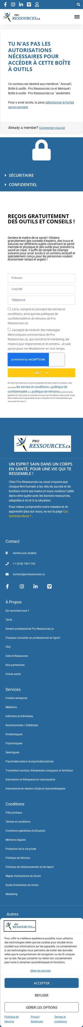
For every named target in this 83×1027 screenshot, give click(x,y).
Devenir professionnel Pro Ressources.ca (30, 628)
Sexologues (12, 752)
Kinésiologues (14, 734)
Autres (12, 914)
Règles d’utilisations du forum (23, 876)
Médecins (11, 707)
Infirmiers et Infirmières (19, 716)
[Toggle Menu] (77, 16)
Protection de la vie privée (21, 848)
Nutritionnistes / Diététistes (22, 725)
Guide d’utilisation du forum (22, 885)
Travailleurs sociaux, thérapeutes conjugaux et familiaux (39, 770)
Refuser (41, 995)
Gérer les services (40, 970)
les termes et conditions (32, 387)
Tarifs (9, 619)
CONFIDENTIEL (23, 184)
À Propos (13, 602)
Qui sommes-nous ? (17, 610)
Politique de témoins (18, 857)
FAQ (8, 646)
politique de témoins (45, 391)
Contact (12, 541)
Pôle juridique (14, 812)
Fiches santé (13, 674)
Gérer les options (41, 1007)
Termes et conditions (18, 821)
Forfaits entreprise (16, 698)
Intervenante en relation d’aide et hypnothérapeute (35, 788)
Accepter (41, 983)
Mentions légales (16, 839)
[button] (78, 4)
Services (13, 689)
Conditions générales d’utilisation (25, 830)
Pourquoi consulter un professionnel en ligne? (33, 637)
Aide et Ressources (17, 656)
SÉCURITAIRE (21, 175)
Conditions (15, 804)
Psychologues (14, 743)
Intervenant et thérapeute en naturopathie (30, 779)
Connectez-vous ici (52, 128)
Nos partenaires (15, 665)
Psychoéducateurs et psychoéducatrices (30, 761)
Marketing (11, 894)
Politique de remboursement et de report (30, 867)
